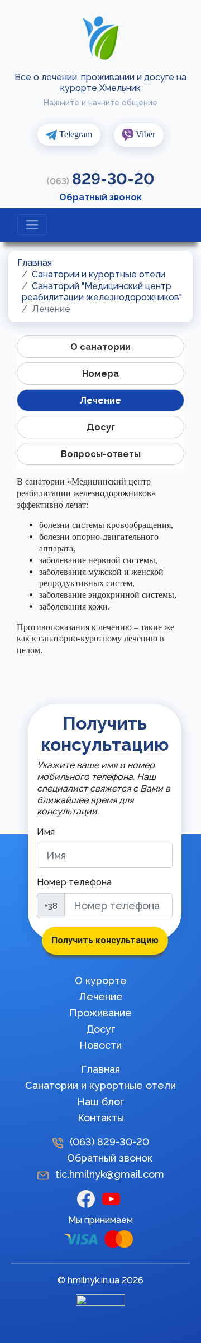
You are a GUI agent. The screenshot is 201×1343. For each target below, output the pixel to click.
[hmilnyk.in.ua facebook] (89, 1198)
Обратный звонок (100, 197)
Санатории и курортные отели (98, 274)
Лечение (101, 997)
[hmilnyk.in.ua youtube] (113, 1198)
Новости (100, 1045)
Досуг (100, 1029)
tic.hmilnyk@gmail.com (109, 1174)
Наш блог (100, 1101)
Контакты (101, 1118)
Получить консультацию (105, 940)
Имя (46, 832)
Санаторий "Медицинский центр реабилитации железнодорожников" (102, 292)
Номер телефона (74, 882)
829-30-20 (100, 179)
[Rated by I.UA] (100, 1302)
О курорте (101, 980)
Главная (34, 262)
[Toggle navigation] (32, 224)
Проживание (100, 1013)
